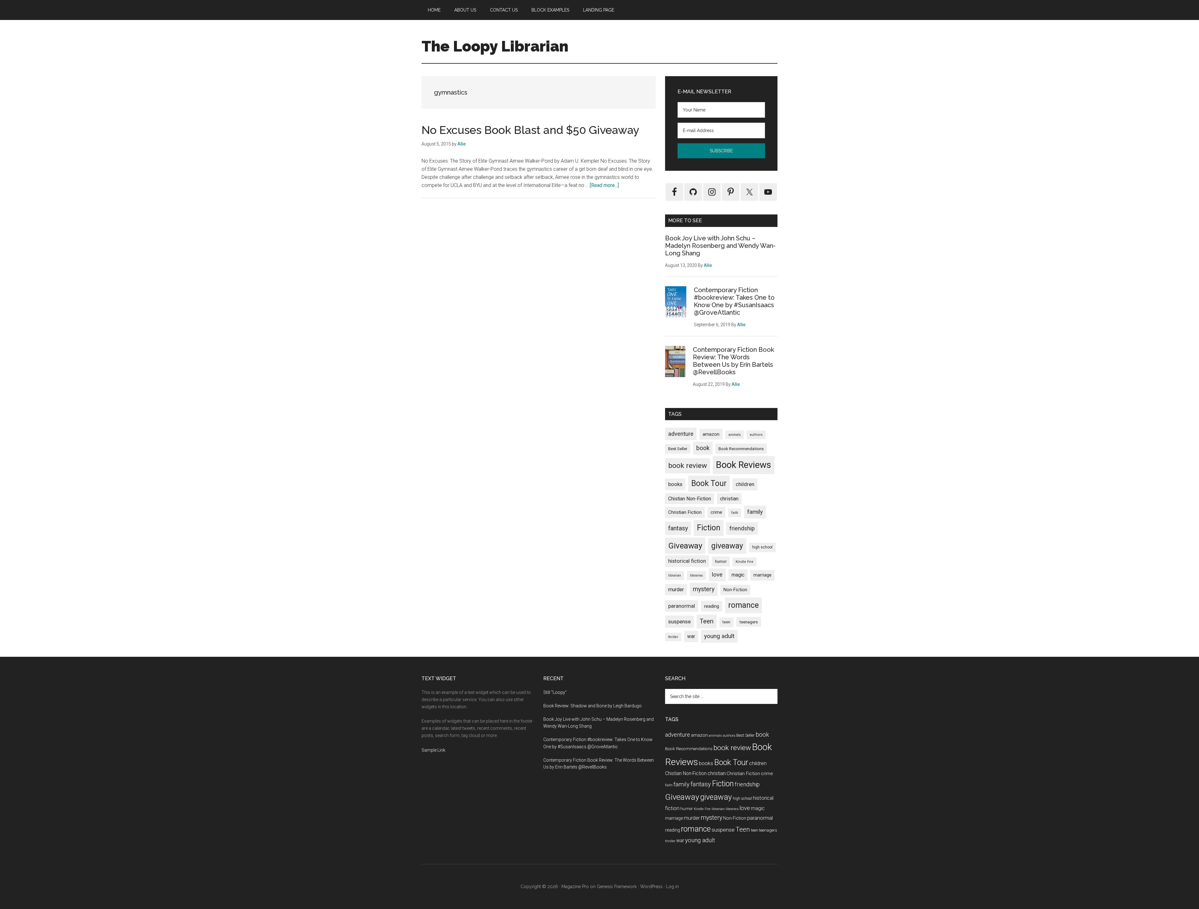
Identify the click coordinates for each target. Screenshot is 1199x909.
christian (729, 499)
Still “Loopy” (555, 692)
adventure (680, 433)
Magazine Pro (575, 886)
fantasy (678, 528)
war (691, 636)
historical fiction (687, 561)
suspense (679, 621)
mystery (703, 589)
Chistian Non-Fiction (689, 499)
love (717, 574)
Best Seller (677, 448)
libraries (696, 575)
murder (676, 589)
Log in (672, 886)
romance (743, 605)
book (702, 448)
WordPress (651, 886)
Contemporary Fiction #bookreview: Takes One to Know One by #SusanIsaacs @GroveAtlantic (734, 301)
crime (716, 512)
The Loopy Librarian (495, 46)
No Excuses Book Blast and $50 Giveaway (530, 129)
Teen (706, 621)
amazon (711, 434)
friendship (742, 528)
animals (734, 435)
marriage (762, 575)
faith (734, 513)
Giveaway (685, 545)
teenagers (748, 621)
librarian (674, 575)
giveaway (727, 545)
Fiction (708, 527)
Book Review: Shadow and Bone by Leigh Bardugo (592, 705)
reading (711, 606)
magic (738, 575)
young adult (719, 636)
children (745, 484)
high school (762, 547)
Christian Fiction (685, 512)
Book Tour (709, 483)
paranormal (681, 606)
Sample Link (433, 750)
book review (687, 465)
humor (721, 561)
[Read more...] (604, 185)
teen (726, 622)
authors (756, 435)
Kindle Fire (744, 562)
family (755, 511)
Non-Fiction (735, 589)
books (675, 484)
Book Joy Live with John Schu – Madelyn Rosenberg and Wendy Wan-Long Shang (720, 245)
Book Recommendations (741, 448)
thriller (673, 637)
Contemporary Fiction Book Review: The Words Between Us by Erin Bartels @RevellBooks (733, 361)
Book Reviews (743, 464)
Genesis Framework (617, 886)
